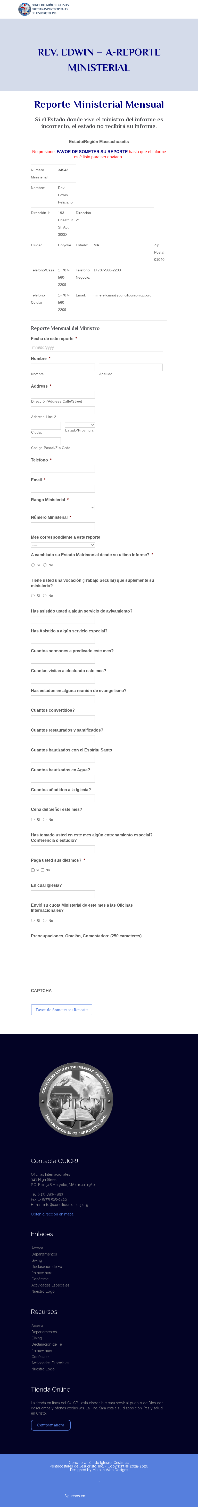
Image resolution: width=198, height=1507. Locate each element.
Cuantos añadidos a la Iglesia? (61, 790)
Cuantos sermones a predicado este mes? (72, 651)
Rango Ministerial (50, 500)
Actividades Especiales (50, 1285)
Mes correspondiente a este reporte (65, 537)
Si (38, 565)
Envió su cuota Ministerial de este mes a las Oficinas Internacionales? (82, 908)
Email (38, 480)
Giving (36, 1260)
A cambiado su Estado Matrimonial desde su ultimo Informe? (92, 555)
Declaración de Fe (46, 1267)
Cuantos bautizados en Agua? (60, 770)
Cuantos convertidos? (53, 710)
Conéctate (39, 1279)
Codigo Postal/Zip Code (46, 448)
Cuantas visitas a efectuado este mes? (68, 671)
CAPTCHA (41, 990)
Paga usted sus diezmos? (58, 860)
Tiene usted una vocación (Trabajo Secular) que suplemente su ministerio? (92, 583)
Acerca (37, 1248)
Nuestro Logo (43, 1291)
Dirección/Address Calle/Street (56, 401)
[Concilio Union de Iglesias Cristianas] (101, 9)
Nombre (40, 358)
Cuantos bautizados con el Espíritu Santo (71, 750)
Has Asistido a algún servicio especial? (69, 631)
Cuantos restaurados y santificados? (67, 730)
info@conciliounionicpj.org (65, 1205)
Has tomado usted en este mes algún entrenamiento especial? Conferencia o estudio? (92, 838)
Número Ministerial (51, 517)
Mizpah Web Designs (110, 1470)
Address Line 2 (43, 417)
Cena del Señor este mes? (56, 809)
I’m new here (41, 1273)
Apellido (105, 374)
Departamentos (44, 1254)
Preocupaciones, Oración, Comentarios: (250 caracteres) (86, 936)
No (50, 565)
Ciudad (37, 432)
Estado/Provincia (79, 430)
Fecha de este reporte (54, 338)
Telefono (41, 460)
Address (41, 386)
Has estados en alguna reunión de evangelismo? (79, 690)
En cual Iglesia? (46, 885)
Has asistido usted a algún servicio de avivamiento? (82, 611)
